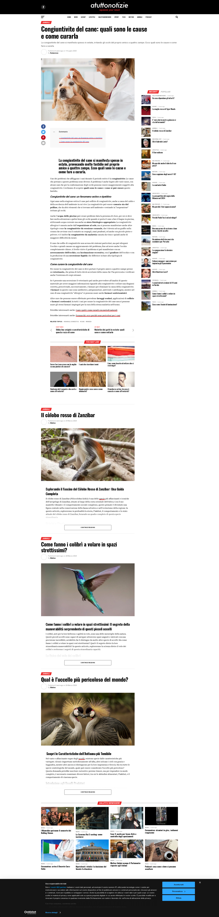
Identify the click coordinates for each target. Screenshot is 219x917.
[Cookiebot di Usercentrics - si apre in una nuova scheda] (30, 912)
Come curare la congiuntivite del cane (75, 141)
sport (116, 17)
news (76, 17)
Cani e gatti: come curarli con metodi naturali (96, 310)
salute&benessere (104, 17)
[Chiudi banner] (200, 882)
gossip (83, 17)
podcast (149, 17)
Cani (83, 321)
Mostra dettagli (51, 912)
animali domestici (72, 321)
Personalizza (177, 891)
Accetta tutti (179, 885)
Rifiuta (178, 898)
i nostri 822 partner (58, 887)
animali (139, 17)
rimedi (89, 321)
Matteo (53, 423)
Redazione (54, 53)
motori (131, 17)
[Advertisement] (159, 72)
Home (69, 17)
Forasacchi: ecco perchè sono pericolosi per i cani (98, 315)
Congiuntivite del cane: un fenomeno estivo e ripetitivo (81, 138)
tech (123, 17)
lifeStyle (92, 17)
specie (102, 498)
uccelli (82, 758)
